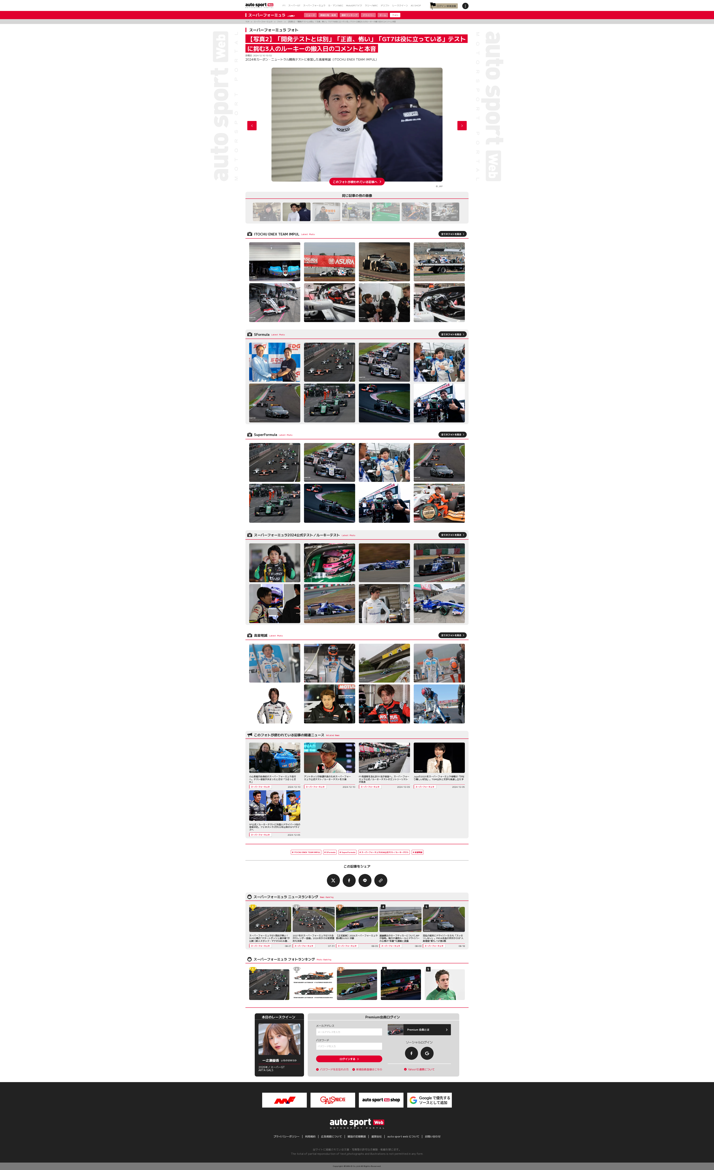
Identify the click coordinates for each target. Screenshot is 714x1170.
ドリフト (385, 5)
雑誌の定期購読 (357, 1136)
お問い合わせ (432, 1136)
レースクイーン (400, 5)
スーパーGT (294, 5)
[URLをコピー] (380, 880)
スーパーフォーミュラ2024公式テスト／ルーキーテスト (385, 852)
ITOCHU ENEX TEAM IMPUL (307, 852)
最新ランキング (349, 15)
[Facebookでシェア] (349, 880)
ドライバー (368, 15)
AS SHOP (416, 5)
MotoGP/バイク (354, 5)
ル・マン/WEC (335, 5)
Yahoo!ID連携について (421, 1069)
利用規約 (310, 1136)
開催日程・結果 (328, 15)
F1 (284, 5)
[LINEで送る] (365, 880)
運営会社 (376, 1136)
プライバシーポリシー (287, 1136)
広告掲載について (331, 1136)
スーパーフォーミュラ (314, 5)
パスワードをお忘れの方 (334, 1069)
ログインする (347, 1059)
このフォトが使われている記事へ (355, 181)
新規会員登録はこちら (369, 1069)
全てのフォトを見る (451, 233)
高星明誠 (418, 852)
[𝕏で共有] (333, 880)
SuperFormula (348, 852)
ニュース (310, 15)
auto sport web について (403, 1136)
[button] (462, 125)
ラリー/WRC (371, 5)
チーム (382, 15)
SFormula (330, 852)
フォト (395, 15)
